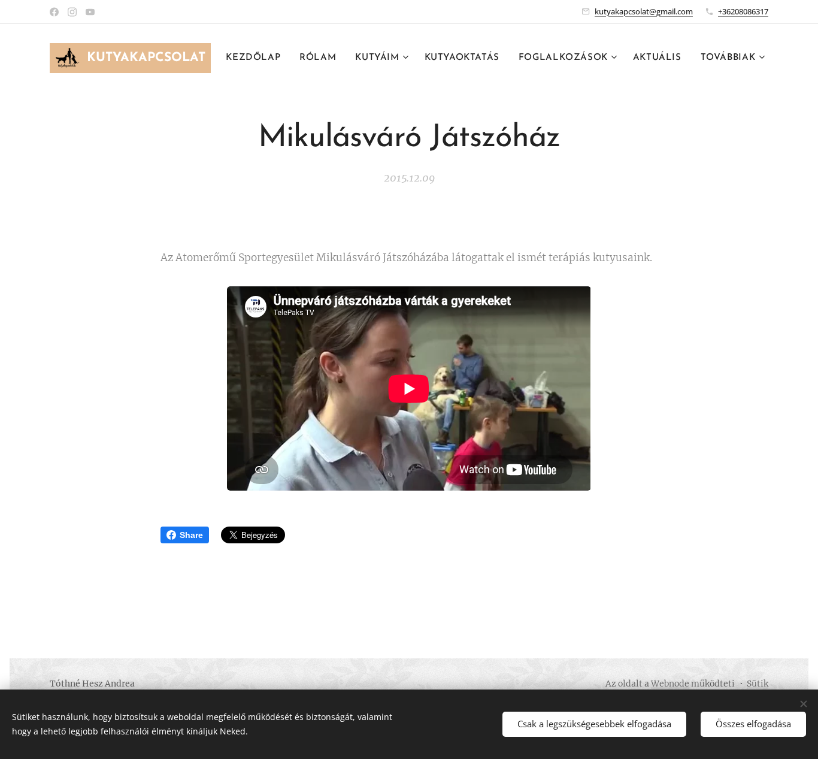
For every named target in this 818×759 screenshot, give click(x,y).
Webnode (670, 683)
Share (191, 535)
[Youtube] (90, 12)
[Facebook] (54, 12)
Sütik (757, 683)
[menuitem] (256, 58)
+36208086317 (743, 11)
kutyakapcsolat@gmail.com (644, 11)
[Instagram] (72, 12)
